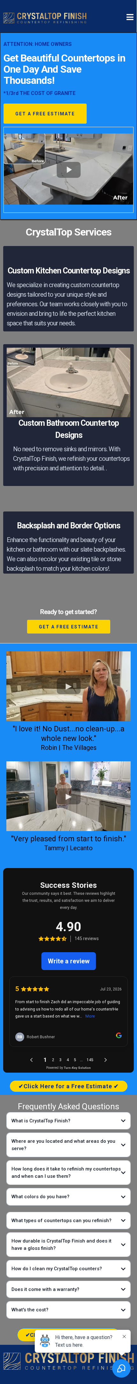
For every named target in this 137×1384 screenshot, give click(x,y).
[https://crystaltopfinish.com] (44, 17)
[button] (129, 18)
